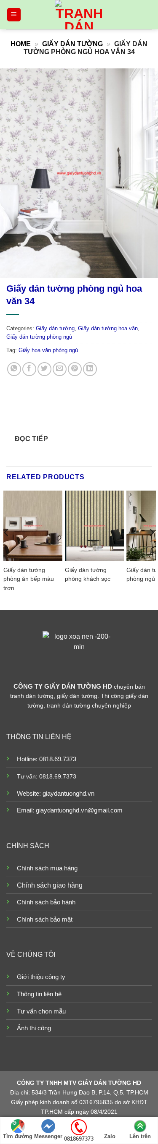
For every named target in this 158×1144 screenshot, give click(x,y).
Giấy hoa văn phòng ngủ (48, 350)
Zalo (109, 1136)
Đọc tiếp (31, 438)
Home (21, 43)
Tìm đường (17, 1136)
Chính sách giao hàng (50, 885)
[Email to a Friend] (60, 369)
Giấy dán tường (72, 43)
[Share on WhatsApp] (14, 369)
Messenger (48, 1136)
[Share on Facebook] (29, 369)
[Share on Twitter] (44, 369)
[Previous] (7, 549)
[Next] (151, 549)
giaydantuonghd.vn (68, 793)
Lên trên (140, 1136)
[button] (14, 15)
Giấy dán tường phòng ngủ (39, 337)
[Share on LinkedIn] (90, 369)
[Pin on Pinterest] (75, 369)
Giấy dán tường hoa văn (108, 328)
